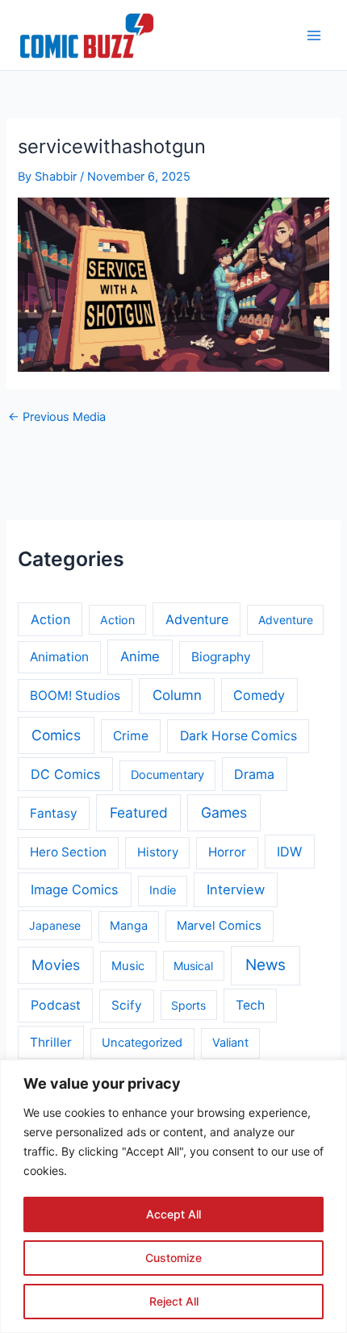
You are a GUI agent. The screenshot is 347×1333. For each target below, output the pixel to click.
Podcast (56, 1005)
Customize (173, 1257)
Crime (130, 736)
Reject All (174, 1301)
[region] (173, 1196)
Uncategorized (142, 1042)
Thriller (51, 1042)
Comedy (259, 695)
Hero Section (68, 852)
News (265, 965)
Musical (193, 966)
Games (224, 812)
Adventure (196, 619)
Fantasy (53, 813)
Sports (188, 1005)
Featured (139, 812)
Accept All (173, 1214)
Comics (56, 735)
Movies (55, 964)
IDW (289, 852)
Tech (250, 1005)
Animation (59, 656)
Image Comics (75, 889)
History (157, 852)
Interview (236, 889)
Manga (129, 926)
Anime (140, 656)
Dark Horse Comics (238, 736)
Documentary (167, 775)
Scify (126, 1005)
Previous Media (57, 417)
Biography (221, 656)
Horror (227, 852)
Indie (162, 890)
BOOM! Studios (75, 695)
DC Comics (65, 774)
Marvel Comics (219, 926)
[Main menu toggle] (314, 35)
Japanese (55, 925)
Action (50, 619)
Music (127, 966)
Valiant (230, 1042)
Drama (254, 774)
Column (177, 695)
